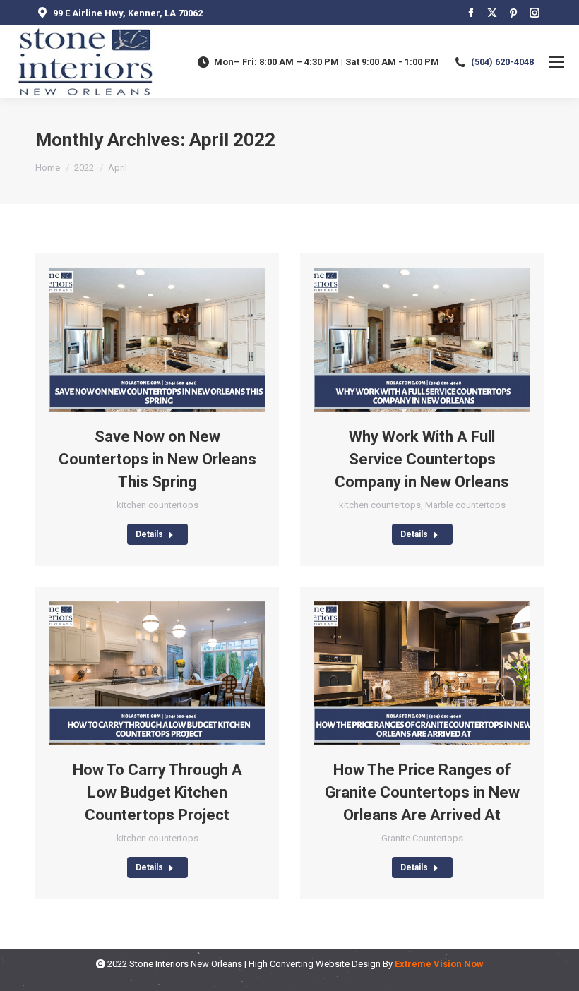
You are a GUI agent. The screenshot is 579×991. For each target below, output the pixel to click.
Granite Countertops (422, 838)
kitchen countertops (157, 505)
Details (149, 534)
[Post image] (157, 340)
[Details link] (176, 339)
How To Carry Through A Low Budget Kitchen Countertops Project (157, 792)
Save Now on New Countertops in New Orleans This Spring (157, 459)
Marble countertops (465, 505)
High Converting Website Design (315, 964)
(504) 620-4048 (502, 61)
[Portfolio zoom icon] (138, 339)
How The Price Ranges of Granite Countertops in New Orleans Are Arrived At (422, 792)
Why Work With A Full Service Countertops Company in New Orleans (422, 459)
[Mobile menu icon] (556, 62)
